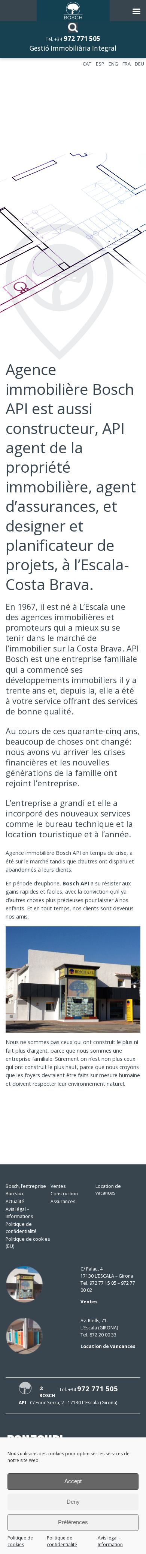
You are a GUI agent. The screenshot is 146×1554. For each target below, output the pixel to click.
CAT (87, 63)
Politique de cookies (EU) (28, 1242)
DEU (139, 63)
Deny (73, 1501)
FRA (126, 63)
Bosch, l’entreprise (26, 1186)
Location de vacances (108, 1189)
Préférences (73, 1522)
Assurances (63, 1201)
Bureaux (15, 1193)
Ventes (58, 1186)
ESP (100, 63)
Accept (73, 1481)
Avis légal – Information (110, 1541)
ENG (113, 63)
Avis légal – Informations (19, 1213)
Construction (64, 1193)
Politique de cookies (20, 1541)
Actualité (15, 1201)
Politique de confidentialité (62, 1541)
